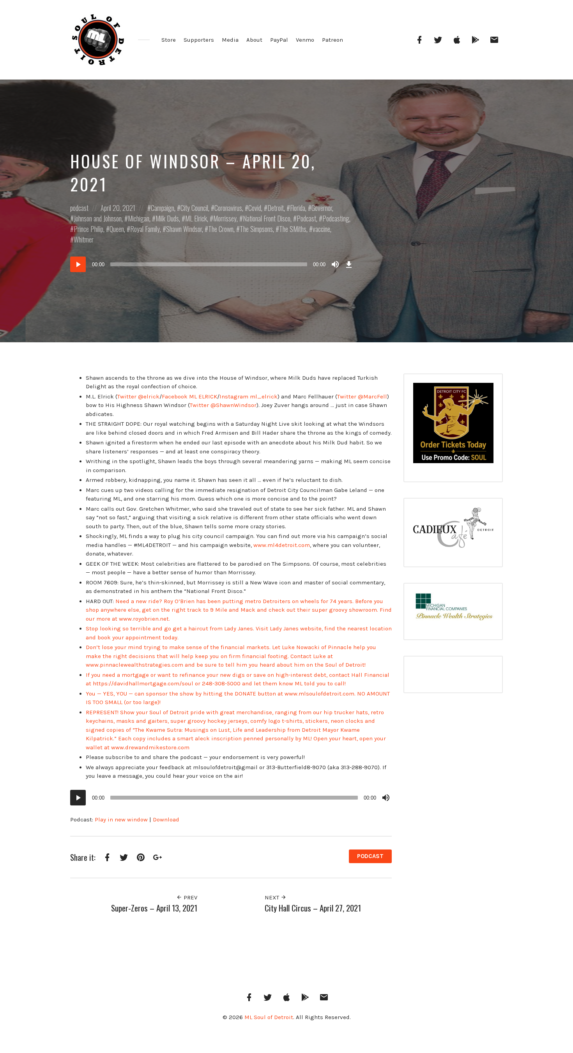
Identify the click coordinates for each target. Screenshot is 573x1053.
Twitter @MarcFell (362, 396)
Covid (254, 208)
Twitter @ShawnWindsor (223, 405)
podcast (79, 208)
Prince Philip (88, 229)
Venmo (305, 39)
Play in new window (121, 819)
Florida (297, 208)
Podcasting (335, 218)
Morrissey (225, 218)
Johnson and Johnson (98, 218)
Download (166, 819)
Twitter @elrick (138, 396)
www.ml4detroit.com (281, 545)
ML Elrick (196, 218)
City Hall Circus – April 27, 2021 (313, 908)
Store (168, 39)
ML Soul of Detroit (268, 1017)
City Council (194, 208)
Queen (117, 229)
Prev (189, 897)
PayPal (279, 39)
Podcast (306, 218)
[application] (212, 264)
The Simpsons (256, 229)
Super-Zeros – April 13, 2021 (154, 908)
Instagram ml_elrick (248, 396)
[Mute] (335, 264)
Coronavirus (228, 208)
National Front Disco (266, 218)
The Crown (220, 229)
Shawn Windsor (184, 229)
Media (230, 39)
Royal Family (145, 229)
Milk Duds (167, 218)
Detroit (275, 208)
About (254, 39)
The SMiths (292, 229)
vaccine (321, 229)
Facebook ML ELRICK (189, 396)
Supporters (199, 39)
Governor (321, 208)
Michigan (138, 218)
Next (273, 897)
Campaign (162, 208)
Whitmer (84, 239)
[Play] (78, 264)
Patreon (332, 39)
